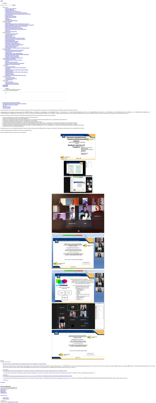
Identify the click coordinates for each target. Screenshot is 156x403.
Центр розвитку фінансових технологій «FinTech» (15, 29)
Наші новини (5, 397)
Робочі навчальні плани (10, 36)
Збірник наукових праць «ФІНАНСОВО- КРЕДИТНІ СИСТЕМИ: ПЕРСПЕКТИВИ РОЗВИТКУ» (17, 54)
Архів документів (6, 108)
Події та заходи (6, 398)
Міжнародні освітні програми (11, 62)
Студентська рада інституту (11, 78)
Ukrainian (5, 3)
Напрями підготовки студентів (11, 33)
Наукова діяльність (7, 49)
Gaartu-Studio (10, 401)
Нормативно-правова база (10, 17)
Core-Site (16, 401)
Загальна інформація (9, 9)
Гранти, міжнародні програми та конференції (14, 63)
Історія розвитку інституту (10, 10)
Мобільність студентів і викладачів (12, 64)
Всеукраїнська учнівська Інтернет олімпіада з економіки (14, 103)
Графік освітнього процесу (10, 46)
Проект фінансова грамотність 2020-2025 (11, 102)
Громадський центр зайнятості (11, 82)
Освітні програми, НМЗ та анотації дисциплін (15, 38)
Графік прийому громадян (10, 16)
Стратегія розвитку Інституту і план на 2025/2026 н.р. (16, 12)
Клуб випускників (9, 81)
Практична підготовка (10, 40)
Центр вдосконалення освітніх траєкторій (14, 28)
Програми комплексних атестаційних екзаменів (15, 39)
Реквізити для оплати (9, 74)
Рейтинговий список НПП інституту (13, 27)
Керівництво (8, 22)
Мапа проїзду (3, 391)
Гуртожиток (7, 68)
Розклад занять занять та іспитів (12, 45)
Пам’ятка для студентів (10, 66)
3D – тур (5, 105)
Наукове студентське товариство (12, 56)
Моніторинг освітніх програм (11, 42)
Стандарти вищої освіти (10, 34)
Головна (7, 88)
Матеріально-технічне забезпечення (12, 43)
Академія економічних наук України (10, 104)
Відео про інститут (9, 15)
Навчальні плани (8, 35)
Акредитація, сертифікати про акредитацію (14, 44)
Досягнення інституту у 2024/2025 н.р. (13, 11)
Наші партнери (8, 19)
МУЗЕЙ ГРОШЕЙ (7, 106)
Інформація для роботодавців (11, 20)
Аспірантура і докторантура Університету (14, 57)
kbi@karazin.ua (3, 389)
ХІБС (1, 1)
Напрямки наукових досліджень (12, 55)
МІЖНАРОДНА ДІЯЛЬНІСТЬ (9, 58)
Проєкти (7, 61)
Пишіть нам (2, 390)
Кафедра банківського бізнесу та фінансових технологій (17, 23)
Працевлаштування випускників (12, 84)
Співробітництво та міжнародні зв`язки (13, 59)
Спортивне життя (9, 79)
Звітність (7, 18)
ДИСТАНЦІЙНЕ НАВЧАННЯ (11, 41)
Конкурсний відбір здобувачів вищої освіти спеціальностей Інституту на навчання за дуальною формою (24, 363)
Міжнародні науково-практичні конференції (14, 50)
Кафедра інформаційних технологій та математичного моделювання (19, 24)
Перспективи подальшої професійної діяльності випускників (18, 13)
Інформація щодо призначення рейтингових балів (15, 75)
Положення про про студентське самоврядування (15, 67)
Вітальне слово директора (10, 8)
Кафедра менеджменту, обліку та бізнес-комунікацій (16, 26)
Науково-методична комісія (11, 31)
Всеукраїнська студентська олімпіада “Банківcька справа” (17, 47)
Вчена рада (7, 30)
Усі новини (2, 382)
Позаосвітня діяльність (10, 77)
